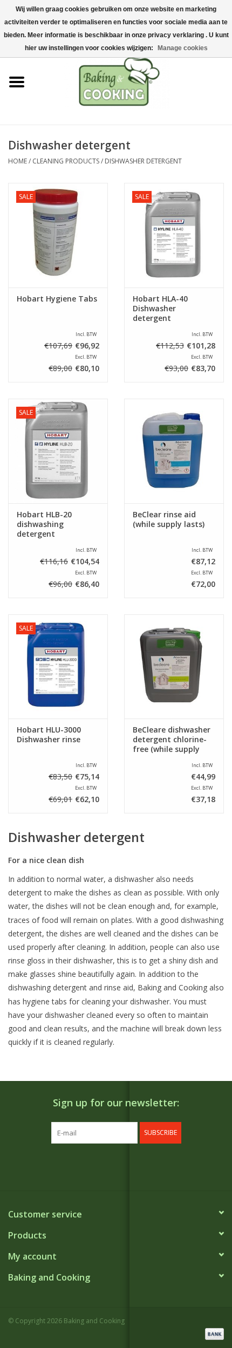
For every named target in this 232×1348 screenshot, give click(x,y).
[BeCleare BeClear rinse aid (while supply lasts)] (174, 451)
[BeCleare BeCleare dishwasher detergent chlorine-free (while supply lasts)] (174, 666)
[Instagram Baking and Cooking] (125, 1165)
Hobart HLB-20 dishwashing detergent (44, 524)
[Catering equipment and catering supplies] (132, 81)
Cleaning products (65, 161)
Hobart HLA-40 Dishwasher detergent (160, 308)
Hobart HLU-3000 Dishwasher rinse (49, 734)
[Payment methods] (212, 1333)
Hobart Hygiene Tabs (57, 299)
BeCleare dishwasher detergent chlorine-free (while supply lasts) (171, 739)
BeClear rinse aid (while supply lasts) (168, 519)
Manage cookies (183, 48)
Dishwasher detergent (143, 161)
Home (17, 161)
